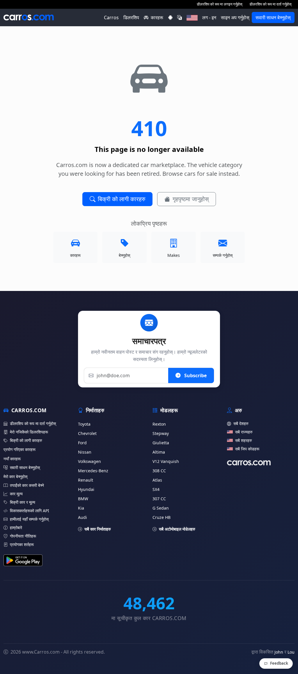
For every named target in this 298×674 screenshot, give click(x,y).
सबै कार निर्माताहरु (97, 529)
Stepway (160, 433)
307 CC (159, 498)
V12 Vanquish (165, 461)
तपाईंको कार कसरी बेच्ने (27, 485)
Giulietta (160, 442)
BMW (83, 498)
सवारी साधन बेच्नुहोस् (273, 17)
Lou (291, 652)
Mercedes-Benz (93, 470)
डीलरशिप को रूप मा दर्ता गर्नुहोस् (270, 4)
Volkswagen (89, 461)
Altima (158, 452)
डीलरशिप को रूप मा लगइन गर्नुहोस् (219, 4)
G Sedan (160, 508)
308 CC (159, 470)
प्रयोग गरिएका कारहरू (19, 449)
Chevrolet (87, 433)
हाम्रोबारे (16, 527)
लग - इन (209, 17)
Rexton (159, 424)
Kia (81, 508)
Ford (82, 442)
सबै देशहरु (241, 423)
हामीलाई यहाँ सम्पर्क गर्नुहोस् (29, 519)
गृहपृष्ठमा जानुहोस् (191, 199)
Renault (85, 480)
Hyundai (86, 489)
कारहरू (157, 17)
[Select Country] (192, 17)
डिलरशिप (131, 17)
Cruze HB (161, 517)
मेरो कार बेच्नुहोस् (15, 476)
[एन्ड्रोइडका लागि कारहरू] (170, 17)
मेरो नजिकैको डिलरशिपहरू (29, 432)
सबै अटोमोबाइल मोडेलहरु (177, 529)
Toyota (84, 424)
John (278, 652)
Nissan (84, 452)
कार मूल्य (16, 493)
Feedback (279, 663)
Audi (82, 517)
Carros (111, 17)
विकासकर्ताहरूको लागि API (29, 510)
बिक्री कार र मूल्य (22, 502)
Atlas (157, 480)
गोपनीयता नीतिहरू (23, 536)
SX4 (155, 489)
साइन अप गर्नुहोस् (235, 17)
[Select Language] (179, 17)
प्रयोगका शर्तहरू (22, 544)
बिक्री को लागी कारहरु (121, 199)
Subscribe (195, 375)
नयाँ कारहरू (12, 458)
